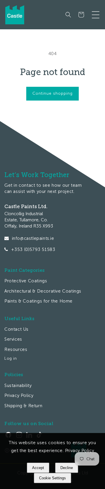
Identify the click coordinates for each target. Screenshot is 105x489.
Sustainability (18, 385)
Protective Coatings (25, 280)
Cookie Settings (52, 478)
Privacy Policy (18, 395)
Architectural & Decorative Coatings (42, 291)
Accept (38, 468)
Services (13, 339)
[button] (68, 14)
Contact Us (16, 329)
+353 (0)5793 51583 (33, 249)
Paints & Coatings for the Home (38, 301)
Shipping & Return (23, 405)
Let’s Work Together (36, 175)
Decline (66, 468)
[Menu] (95, 14)
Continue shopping (52, 93)
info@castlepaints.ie (33, 238)
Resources (15, 349)
